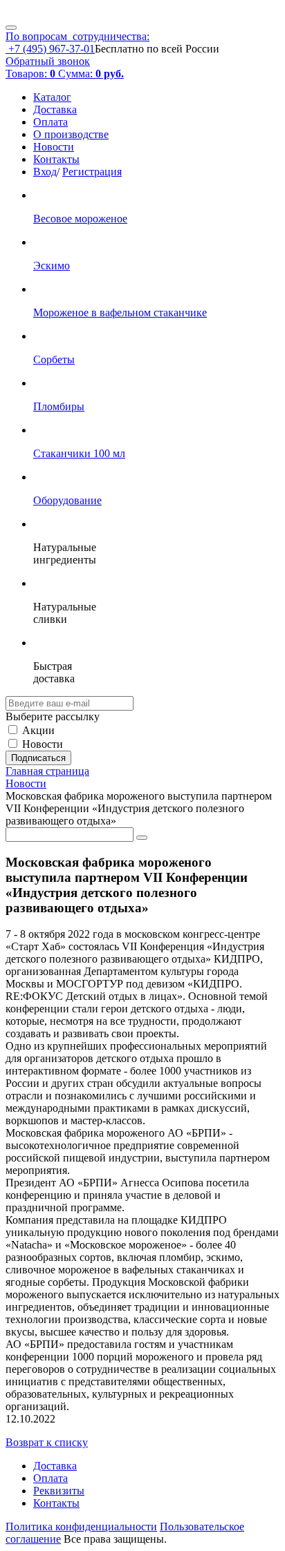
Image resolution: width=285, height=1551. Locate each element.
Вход (45, 171)
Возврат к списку (47, 1442)
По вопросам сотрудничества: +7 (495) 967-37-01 (77, 42)
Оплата (50, 122)
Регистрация (92, 171)
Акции (38, 730)
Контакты (56, 159)
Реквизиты (58, 1490)
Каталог (52, 97)
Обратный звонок (48, 61)
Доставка (55, 109)
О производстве (71, 134)
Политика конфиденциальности (81, 1526)
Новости (53, 147)
